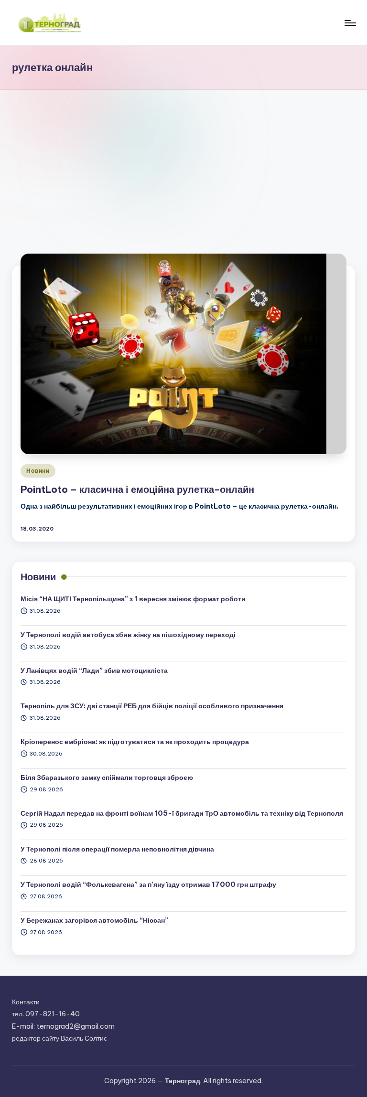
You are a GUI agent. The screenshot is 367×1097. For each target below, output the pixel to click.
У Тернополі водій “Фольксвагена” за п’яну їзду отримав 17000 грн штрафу (148, 884)
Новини (37, 470)
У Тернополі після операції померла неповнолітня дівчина (117, 849)
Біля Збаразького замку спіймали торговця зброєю (107, 777)
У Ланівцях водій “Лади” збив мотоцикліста (94, 670)
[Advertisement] (183, 161)
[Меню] (350, 23)
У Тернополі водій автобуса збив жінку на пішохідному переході (128, 634)
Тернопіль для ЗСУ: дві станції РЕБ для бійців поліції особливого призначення (152, 706)
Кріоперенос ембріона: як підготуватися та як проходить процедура (135, 741)
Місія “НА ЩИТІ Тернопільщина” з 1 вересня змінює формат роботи (133, 599)
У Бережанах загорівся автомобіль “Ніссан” (94, 920)
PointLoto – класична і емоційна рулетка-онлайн (137, 489)
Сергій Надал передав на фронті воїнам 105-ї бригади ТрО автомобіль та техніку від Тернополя (182, 813)
